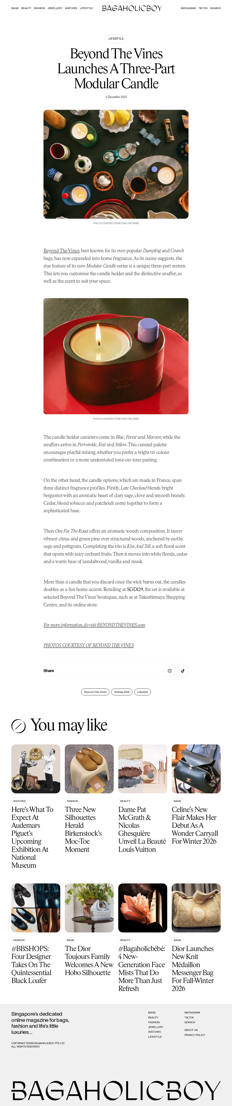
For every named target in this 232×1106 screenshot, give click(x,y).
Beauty (26, 8)
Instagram (188, 8)
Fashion (39, 8)
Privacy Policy (194, 1035)
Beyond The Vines (61, 251)
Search (189, 1022)
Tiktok (203, 8)
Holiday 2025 (122, 692)
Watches (71, 8)
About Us (191, 1030)
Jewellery (55, 8)
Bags (15, 8)
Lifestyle (86, 8)
